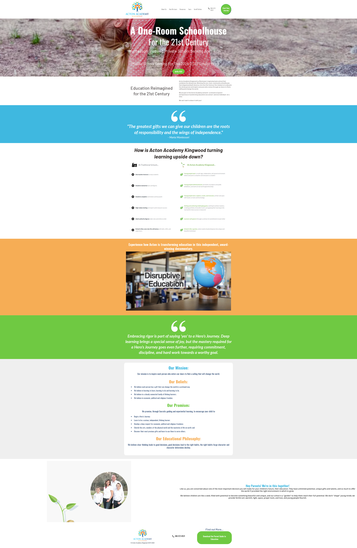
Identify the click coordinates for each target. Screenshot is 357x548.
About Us (164, 9)
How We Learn (173, 9)
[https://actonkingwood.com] (137, 9)
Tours (189, 9)
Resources (183, 9)
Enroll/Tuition (198, 9)
